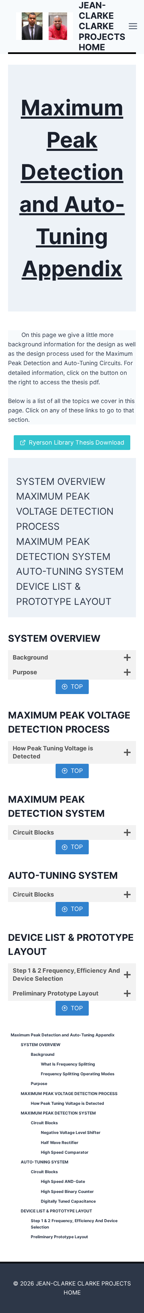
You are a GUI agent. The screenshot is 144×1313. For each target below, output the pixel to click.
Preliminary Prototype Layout (59, 1236)
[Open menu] (133, 26)
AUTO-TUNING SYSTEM (70, 571)
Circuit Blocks (44, 1122)
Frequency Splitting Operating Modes (78, 1073)
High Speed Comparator (64, 1152)
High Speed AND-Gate (63, 1181)
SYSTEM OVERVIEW (60, 481)
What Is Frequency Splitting (68, 1064)
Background (43, 1054)
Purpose (39, 1083)
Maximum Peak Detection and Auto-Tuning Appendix (63, 1034)
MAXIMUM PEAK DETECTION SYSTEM (58, 1113)
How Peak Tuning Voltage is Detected (67, 1103)
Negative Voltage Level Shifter (70, 1132)
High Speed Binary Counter (67, 1191)
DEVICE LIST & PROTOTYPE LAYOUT (56, 1210)
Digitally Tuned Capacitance (68, 1201)
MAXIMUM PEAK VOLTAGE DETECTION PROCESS (65, 511)
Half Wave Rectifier (59, 1142)
